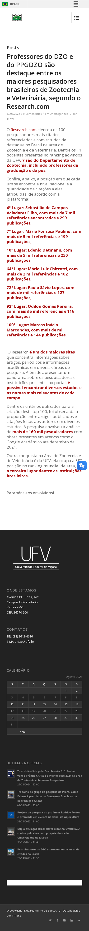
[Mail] (78, 920)
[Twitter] (50, 920)
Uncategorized (59, 113)
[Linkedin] (71, 920)
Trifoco (16, 915)
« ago (23, 731)
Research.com (24, 129)
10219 (10, 119)
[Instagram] (64, 920)
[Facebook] (57, 920)
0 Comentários (32, 113)
